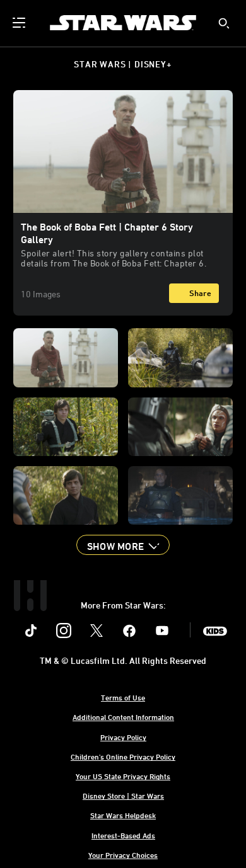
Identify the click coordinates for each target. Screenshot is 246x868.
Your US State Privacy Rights (123, 776)
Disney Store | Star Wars (123, 795)
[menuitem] (20, 23)
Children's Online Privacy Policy (123, 756)
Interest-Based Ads (123, 835)
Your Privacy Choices (123, 854)
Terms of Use (123, 697)
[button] (123, 545)
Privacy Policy (123, 737)
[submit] (224, 23)
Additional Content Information (123, 716)
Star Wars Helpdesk (123, 815)
